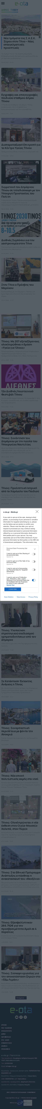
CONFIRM (13, 589)
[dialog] (21, 554)
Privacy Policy (33, 597)
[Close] (38, 512)
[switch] (33, 554)
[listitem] (21, 549)
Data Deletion (8, 597)
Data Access (21, 597)
